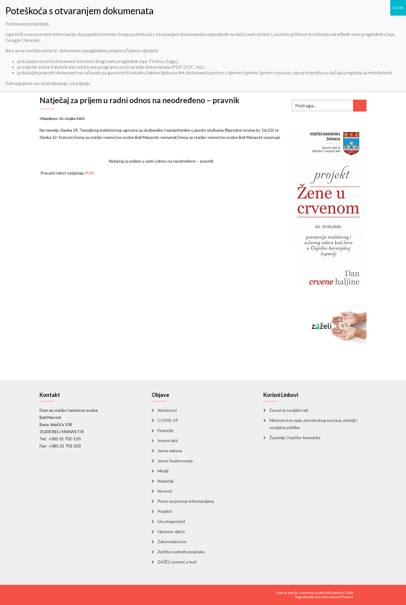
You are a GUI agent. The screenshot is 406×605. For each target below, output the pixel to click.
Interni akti (168, 440)
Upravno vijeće (171, 531)
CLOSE (398, 7)
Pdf (89, 172)
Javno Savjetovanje (175, 460)
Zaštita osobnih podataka (181, 551)
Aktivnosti (167, 410)
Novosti (165, 491)
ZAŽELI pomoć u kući (177, 561)
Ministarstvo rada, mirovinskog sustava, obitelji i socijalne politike (313, 424)
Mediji (163, 470)
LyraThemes (343, 597)
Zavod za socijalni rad (288, 410)
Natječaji (166, 480)
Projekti (165, 511)
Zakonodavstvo (172, 541)
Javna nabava (170, 450)
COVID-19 (168, 420)
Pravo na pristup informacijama (186, 501)
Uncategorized (171, 521)
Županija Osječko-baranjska (294, 437)
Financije (166, 430)
